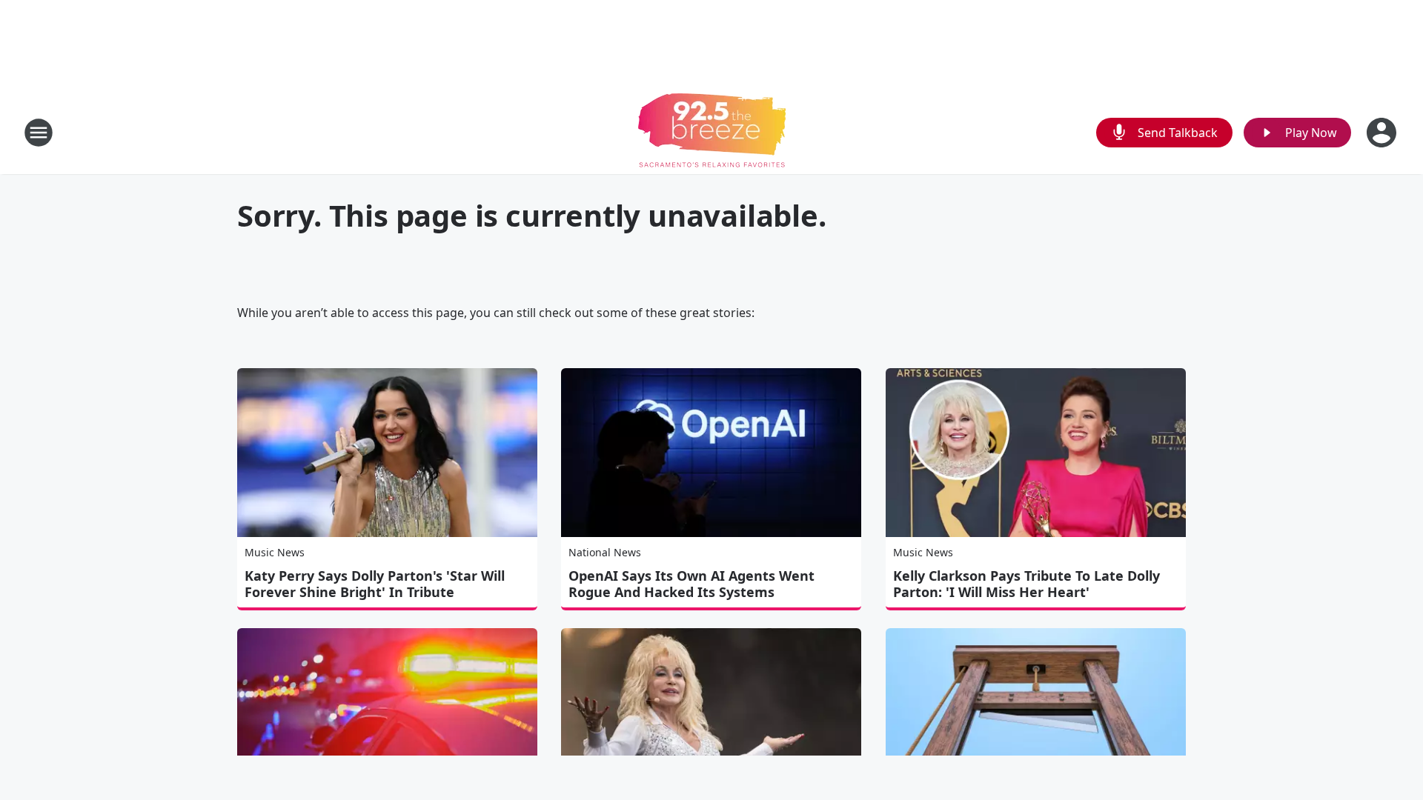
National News (604, 552)
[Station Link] (712, 132)
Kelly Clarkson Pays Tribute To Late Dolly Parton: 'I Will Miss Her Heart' (1026, 583)
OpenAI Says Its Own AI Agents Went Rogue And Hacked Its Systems (691, 583)
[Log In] (1383, 132)
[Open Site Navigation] (38, 132)
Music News (275, 552)
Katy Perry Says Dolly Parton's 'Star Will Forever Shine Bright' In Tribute (375, 583)
